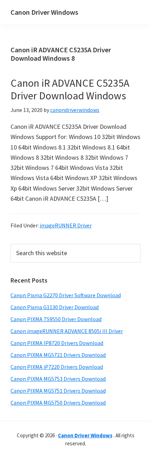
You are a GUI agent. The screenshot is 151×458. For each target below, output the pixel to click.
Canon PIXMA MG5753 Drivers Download (58, 378)
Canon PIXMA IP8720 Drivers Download (57, 342)
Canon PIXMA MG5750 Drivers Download (58, 402)
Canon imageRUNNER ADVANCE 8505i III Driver (67, 330)
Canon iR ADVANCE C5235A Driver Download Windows (70, 89)
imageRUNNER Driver (66, 225)
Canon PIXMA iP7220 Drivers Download (57, 366)
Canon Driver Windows (44, 12)
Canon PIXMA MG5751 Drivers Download (58, 390)
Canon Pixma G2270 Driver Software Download (66, 295)
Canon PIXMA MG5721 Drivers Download (58, 354)
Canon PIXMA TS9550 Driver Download (56, 319)
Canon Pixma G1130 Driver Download (55, 307)
